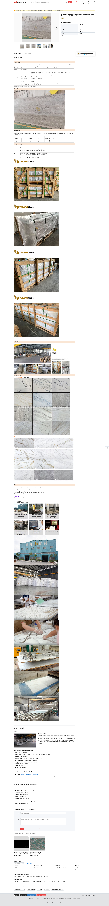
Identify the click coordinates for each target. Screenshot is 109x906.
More (15, 891)
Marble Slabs (56, 865)
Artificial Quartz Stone (41, 881)
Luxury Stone (16, 865)
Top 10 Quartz (39, 889)
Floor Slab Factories (39, 886)
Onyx (35, 869)
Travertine (76, 867)
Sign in (94, 3)
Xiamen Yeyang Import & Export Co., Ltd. (71, 17)
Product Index (74, 898)
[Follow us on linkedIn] (94, 895)
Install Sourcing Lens (42, 895)
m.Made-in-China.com (57, 899)
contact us (55, 10)
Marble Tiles (77, 865)
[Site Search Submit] (70, 2)
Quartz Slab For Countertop (67, 886)
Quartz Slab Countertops (78, 886)
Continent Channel (68, 898)
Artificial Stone (41, 8)
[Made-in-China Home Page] (20, 2)
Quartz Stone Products (25, 774)
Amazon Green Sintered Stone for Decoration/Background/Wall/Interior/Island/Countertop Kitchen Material (40, 853)
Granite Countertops (34, 774)
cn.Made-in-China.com (65, 899)
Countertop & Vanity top (38, 865)
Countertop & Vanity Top (26, 881)
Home (15, 8)
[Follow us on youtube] (91, 895)
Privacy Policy (72, 902)
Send (22, 828)
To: (19, 816)
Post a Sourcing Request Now (45, 828)
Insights (78, 898)
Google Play (23, 895)
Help (75, 5)
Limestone (77, 869)
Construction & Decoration (21, 8)
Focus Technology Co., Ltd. (46, 902)
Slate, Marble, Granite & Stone (33, 8)
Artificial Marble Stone (61, 881)
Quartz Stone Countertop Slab (20, 889)
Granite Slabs (16, 867)
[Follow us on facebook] (86, 895)
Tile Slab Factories (48, 886)
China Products (37, 898)
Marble (34, 881)
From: (19, 813)
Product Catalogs (29, 863)
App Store (16, 895)
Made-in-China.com (50, 899)
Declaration (66, 902)
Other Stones (17, 881)
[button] (66, 2)
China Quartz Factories (19, 886)
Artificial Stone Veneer (51, 881)
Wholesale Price (61, 898)
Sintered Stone (16, 869)
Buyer (69, 5)
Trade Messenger (31, 895)
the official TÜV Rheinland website (46, 730)
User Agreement (60, 902)
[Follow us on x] (88, 895)
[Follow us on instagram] (89, 895)
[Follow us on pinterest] (93, 895)
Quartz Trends (46, 889)
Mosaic (55, 869)
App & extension (81, 5)
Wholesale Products (54, 898)
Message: (18, 819)
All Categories (17, 5)
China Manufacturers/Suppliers (45, 898)
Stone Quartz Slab (57, 886)
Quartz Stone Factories (29, 886)
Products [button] (32, 2)
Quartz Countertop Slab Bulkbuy (57, 889)
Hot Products (31, 898)
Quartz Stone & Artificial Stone (59, 867)
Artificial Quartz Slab (31, 889)
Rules (95, 5)
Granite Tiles (36, 867)
